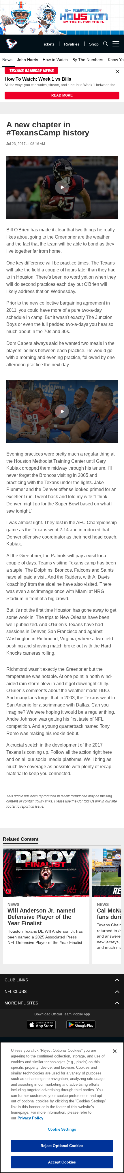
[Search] (105, 44)
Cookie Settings (62, 1129)
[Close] (117, 71)
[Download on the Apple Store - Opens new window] (41, 1026)
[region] (62, 1110)
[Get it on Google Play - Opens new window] (81, 1028)
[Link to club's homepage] (11, 41)
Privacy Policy (74, 1118)
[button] (62, 187)
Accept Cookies (62, 1162)
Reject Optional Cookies (62, 1145)
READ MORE (62, 96)
